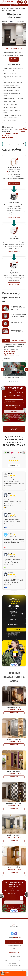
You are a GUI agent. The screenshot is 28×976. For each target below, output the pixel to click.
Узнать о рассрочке (14, 251)
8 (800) (14, 938)
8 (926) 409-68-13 (15, 176)
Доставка (15, 340)
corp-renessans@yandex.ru (14, 945)
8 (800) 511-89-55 (15, 171)
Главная (5, 8)
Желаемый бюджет (15, 405)
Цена (5, 340)
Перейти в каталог (14, 284)
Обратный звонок (14, 942)
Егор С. (10, 533)
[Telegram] (12, 665)
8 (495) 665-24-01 (14, 174)
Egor (9, 513)
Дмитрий (10, 572)
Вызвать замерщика (14, 217)
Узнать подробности (23, 129)
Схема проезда (14, 952)
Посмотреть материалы (14, 429)
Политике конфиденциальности (13, 416)
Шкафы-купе (14, 8)
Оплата (21, 340)
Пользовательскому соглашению (13, 417)
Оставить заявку (14, 183)
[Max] (15, 665)
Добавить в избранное (14, 956)
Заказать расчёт (14, 59)
